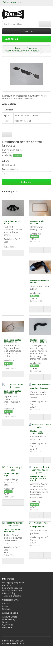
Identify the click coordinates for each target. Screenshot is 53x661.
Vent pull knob (37, 526)
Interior (17, 48)
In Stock (17, 155)
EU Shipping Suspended (13, 582)
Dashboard (32, 48)
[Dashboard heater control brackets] (26, 74)
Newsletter (7, 627)
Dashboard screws (39, 388)
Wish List (6, 622)
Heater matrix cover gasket (37, 222)
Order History (8, 619)
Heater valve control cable (36, 432)
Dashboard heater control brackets (22, 50)
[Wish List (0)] (30, 2)
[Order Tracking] (48, 2)
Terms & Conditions (11, 595)
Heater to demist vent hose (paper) (38, 341)
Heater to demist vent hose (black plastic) (38, 478)
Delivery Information (12, 590)
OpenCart (19, 640)
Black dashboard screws (12, 222)
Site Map (6, 608)
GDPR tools (7, 624)
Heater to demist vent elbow (12, 530)
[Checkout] (37, 2)
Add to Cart (26, 182)
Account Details (9, 616)
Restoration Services (12, 587)
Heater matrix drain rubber (39, 281)
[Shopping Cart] (34, 2)
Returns (6, 606)
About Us (6, 585)
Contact (6, 603)
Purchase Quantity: (10, 169)
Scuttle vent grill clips (12, 474)
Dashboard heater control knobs (12, 392)
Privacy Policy (8, 593)
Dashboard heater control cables (12, 341)
